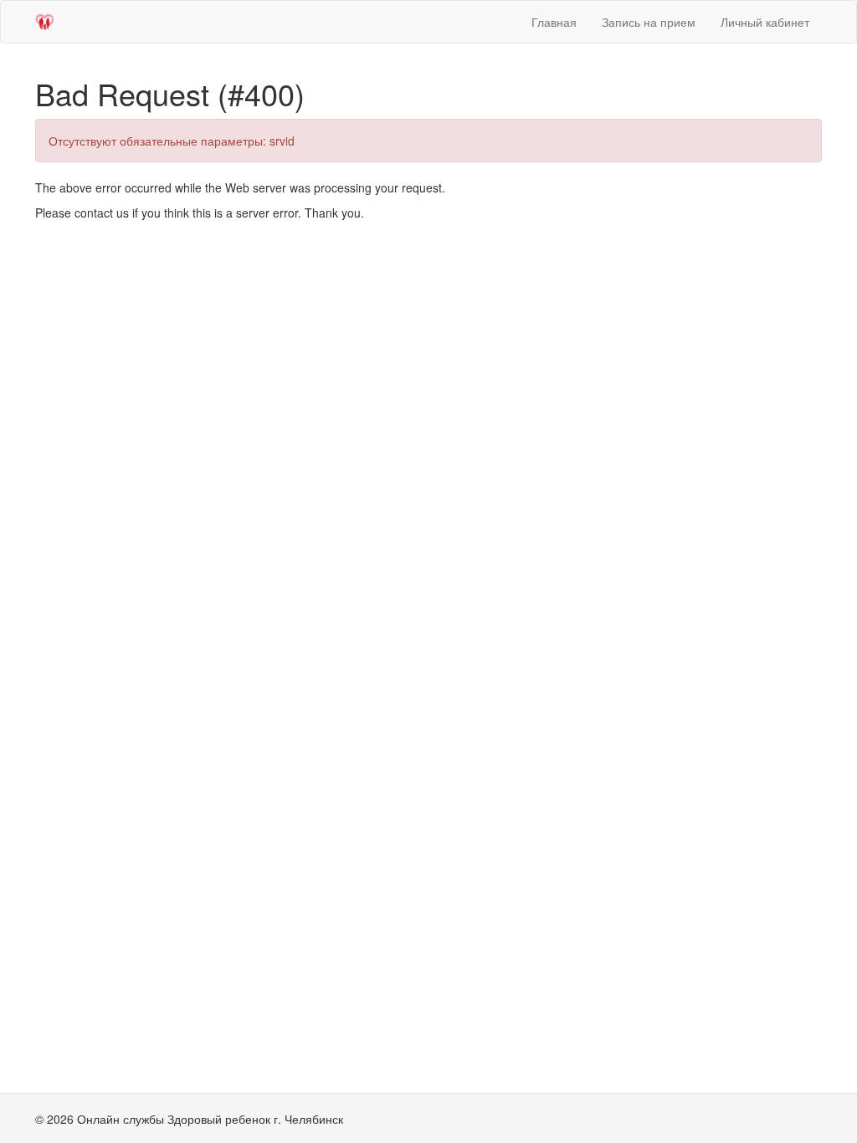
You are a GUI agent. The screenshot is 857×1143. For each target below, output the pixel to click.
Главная (554, 21)
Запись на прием (648, 21)
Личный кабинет (765, 21)
